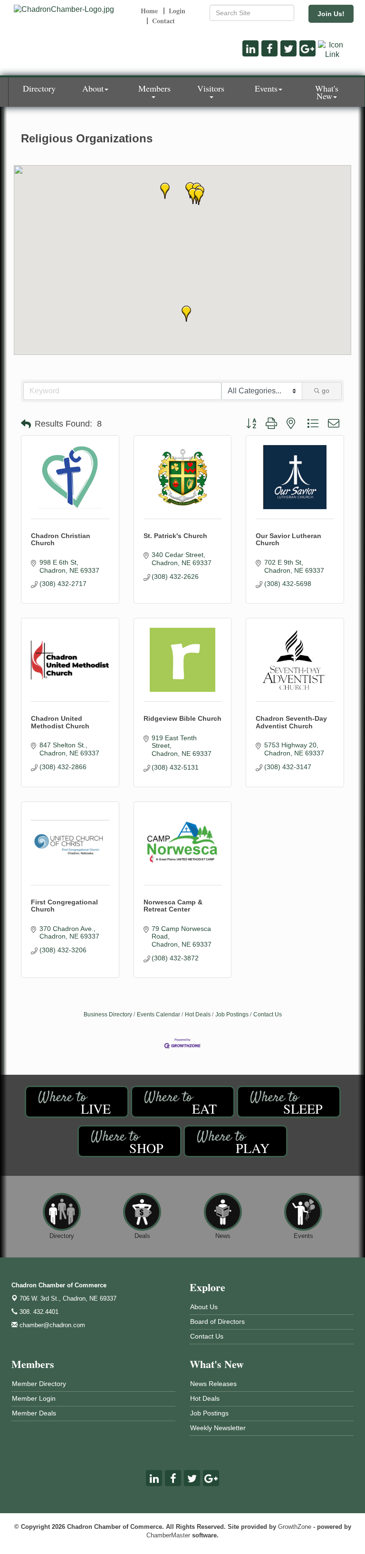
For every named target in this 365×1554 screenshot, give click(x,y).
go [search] (325, 390)
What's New (326, 92)
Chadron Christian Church (60, 539)
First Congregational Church (64, 905)
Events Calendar (158, 1014)
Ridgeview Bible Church (182, 718)
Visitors (210, 88)
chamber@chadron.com (51, 1325)
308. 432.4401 (38, 1311)
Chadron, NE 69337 (67, 1298)
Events (266, 88)
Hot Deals (198, 1014)
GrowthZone (294, 1526)
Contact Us (267, 1014)
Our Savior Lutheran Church (288, 539)
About (93, 88)
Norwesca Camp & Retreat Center (173, 905)
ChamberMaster (168, 1535)
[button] (186, 314)
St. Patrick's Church (175, 536)
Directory (39, 88)
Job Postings (232, 1014)
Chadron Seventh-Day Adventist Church (291, 722)
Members (154, 88)
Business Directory (108, 1014)
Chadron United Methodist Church (60, 722)
